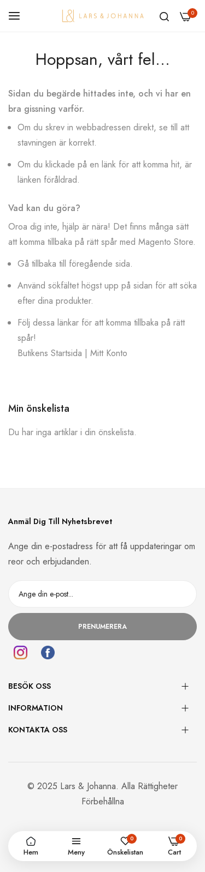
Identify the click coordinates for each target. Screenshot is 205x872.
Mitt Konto (108, 353)
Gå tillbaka (36, 263)
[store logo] (103, 15)
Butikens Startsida (49, 353)
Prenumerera (102, 627)
